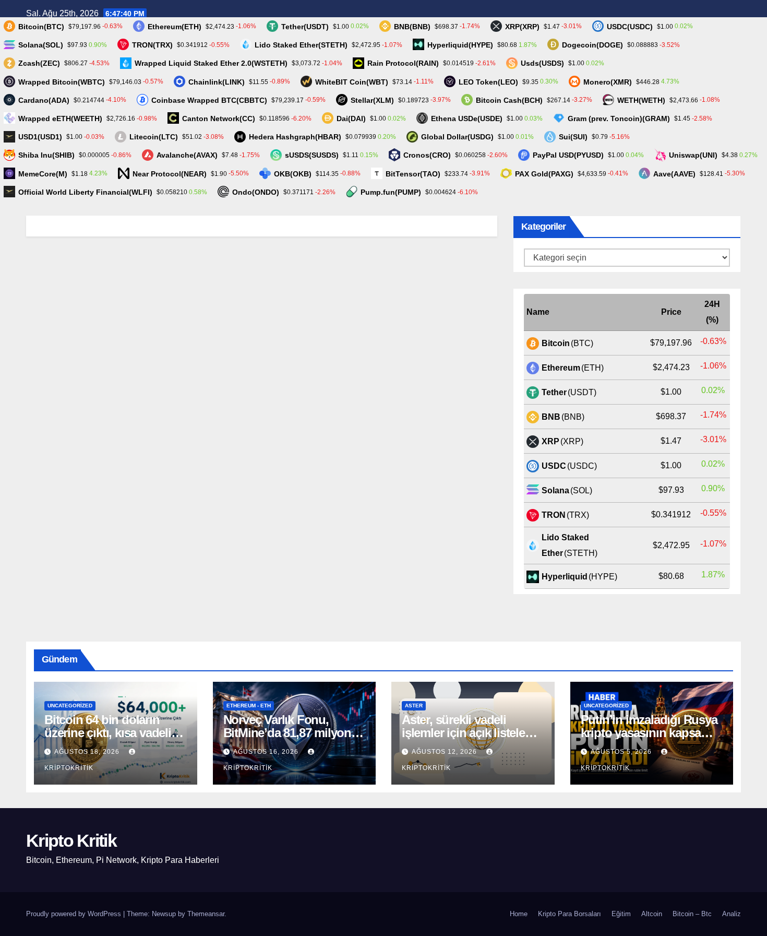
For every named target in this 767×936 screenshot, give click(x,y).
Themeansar (205, 914)
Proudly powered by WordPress (74, 914)
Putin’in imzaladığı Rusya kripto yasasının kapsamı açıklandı (649, 733)
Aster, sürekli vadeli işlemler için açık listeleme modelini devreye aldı (471, 733)
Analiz (731, 914)
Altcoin (651, 914)
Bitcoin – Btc (692, 914)
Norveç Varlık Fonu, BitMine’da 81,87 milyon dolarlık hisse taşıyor (287, 733)
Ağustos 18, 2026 (88, 751)
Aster (414, 705)
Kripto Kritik (71, 840)
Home (519, 914)
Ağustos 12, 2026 (445, 751)
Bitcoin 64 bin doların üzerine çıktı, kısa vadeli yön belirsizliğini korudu (109, 733)
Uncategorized (69, 705)
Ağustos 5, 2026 (622, 751)
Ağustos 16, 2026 (267, 751)
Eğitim (621, 914)
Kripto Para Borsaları (569, 914)
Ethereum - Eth (248, 705)
